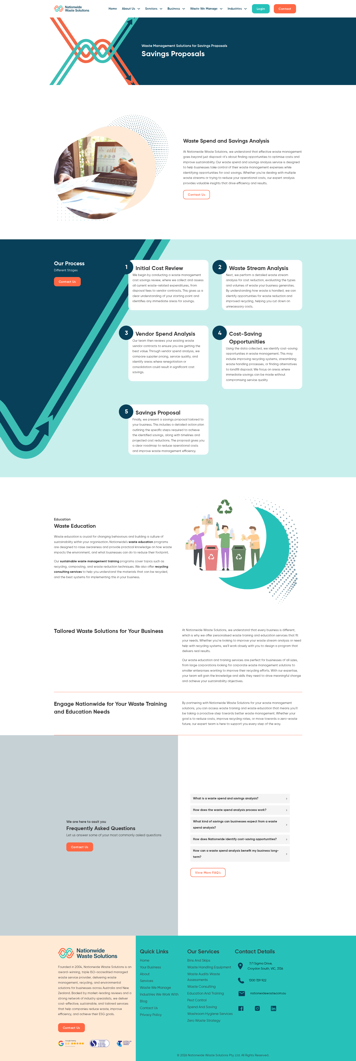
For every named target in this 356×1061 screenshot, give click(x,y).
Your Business (150, 967)
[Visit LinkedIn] (273, 1008)
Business (173, 8)
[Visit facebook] (241, 1008)
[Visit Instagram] (257, 1008)
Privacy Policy (151, 1015)
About (145, 974)
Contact (285, 8)
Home (113, 8)
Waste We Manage (204, 8)
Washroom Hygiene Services (210, 1014)
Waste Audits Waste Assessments (203, 977)
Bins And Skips (198, 960)
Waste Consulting (201, 987)
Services (151, 8)
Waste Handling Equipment (209, 967)
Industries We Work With (159, 994)
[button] (240, 798)
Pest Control (197, 1000)
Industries (235, 8)
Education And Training (205, 993)
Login (261, 8)
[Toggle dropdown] (138, 8)
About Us (128, 8)
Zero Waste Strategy (203, 1021)
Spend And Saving (202, 1007)
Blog (143, 1001)
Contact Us (196, 194)
